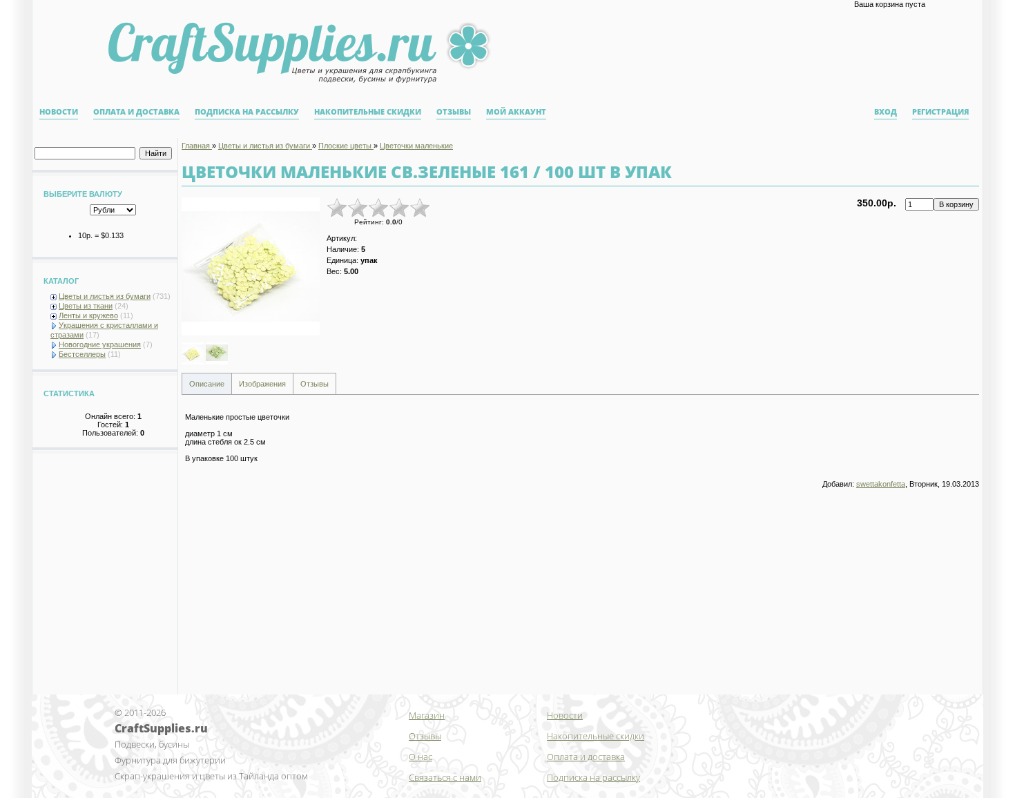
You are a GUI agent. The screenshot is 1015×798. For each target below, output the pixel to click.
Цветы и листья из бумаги (105, 296)
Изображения (262, 384)
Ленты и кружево (88, 315)
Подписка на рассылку (247, 112)
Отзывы (453, 112)
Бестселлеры (82, 354)
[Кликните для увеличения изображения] (251, 266)
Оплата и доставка (136, 112)
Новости (58, 112)
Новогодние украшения (100, 344)
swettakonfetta (880, 484)
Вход (885, 112)
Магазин (427, 715)
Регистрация (940, 112)
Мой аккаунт (516, 112)
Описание (206, 384)
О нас (420, 756)
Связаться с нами (445, 777)
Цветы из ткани (86, 306)
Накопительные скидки (367, 112)
